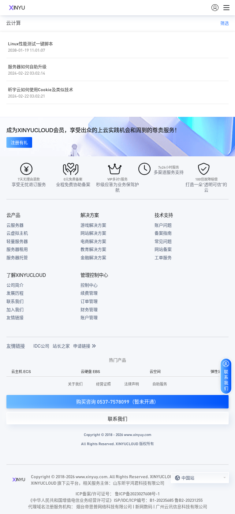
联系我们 (15, 301)
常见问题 (163, 241)
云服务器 (15, 225)
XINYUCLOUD (17, 7)
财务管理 (89, 309)
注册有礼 (19, 142)
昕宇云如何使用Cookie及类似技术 (40, 89)
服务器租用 (17, 249)
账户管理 (89, 317)
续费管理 (89, 293)
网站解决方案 (93, 233)
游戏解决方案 (93, 225)
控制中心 (89, 285)
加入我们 (15, 309)
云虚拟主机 (17, 233)
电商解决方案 (93, 241)
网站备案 (163, 249)
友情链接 (15, 317)
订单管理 (89, 301)
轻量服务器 (17, 241)
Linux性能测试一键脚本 (30, 43)
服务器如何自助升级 (27, 66)
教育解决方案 (93, 249)
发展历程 (15, 293)
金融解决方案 (93, 257)
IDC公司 (41, 346)
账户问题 (163, 225)
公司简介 (15, 285)
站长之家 (61, 346)
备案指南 (163, 233)
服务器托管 (17, 257)
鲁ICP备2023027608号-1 (137, 493)
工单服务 (163, 257)
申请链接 (82, 346)
